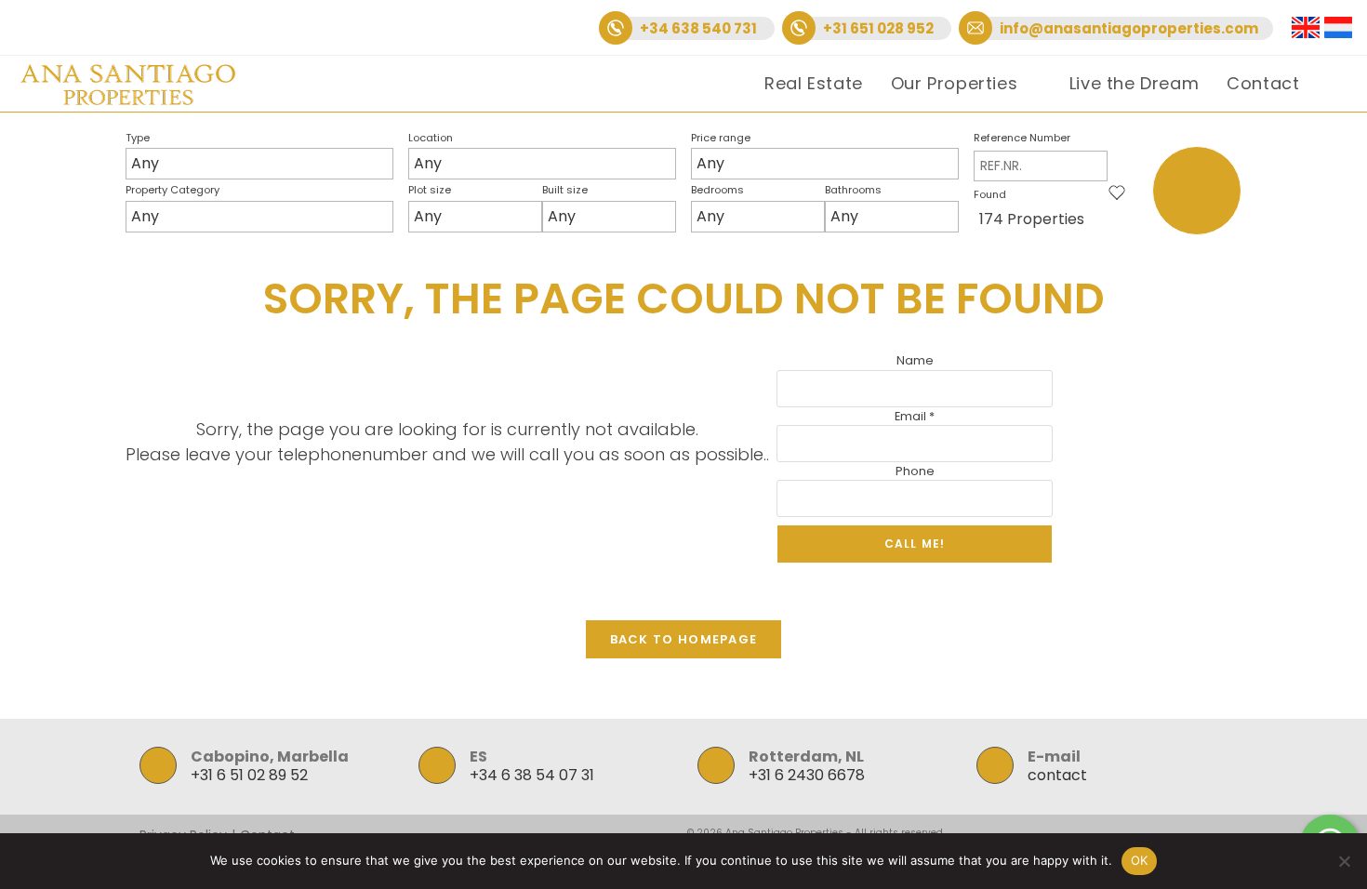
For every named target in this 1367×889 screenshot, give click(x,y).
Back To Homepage (684, 639)
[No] (1343, 861)
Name (915, 360)
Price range (720, 137)
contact (1057, 775)
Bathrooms (853, 189)
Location (430, 137)
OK (1139, 860)
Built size (565, 189)
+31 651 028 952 (879, 28)
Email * (915, 416)
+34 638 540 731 (700, 28)
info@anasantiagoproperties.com (1129, 28)
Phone (915, 471)
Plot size (429, 189)
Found (990, 194)
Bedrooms (717, 189)
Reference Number (1022, 137)
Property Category (172, 189)
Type (138, 137)
